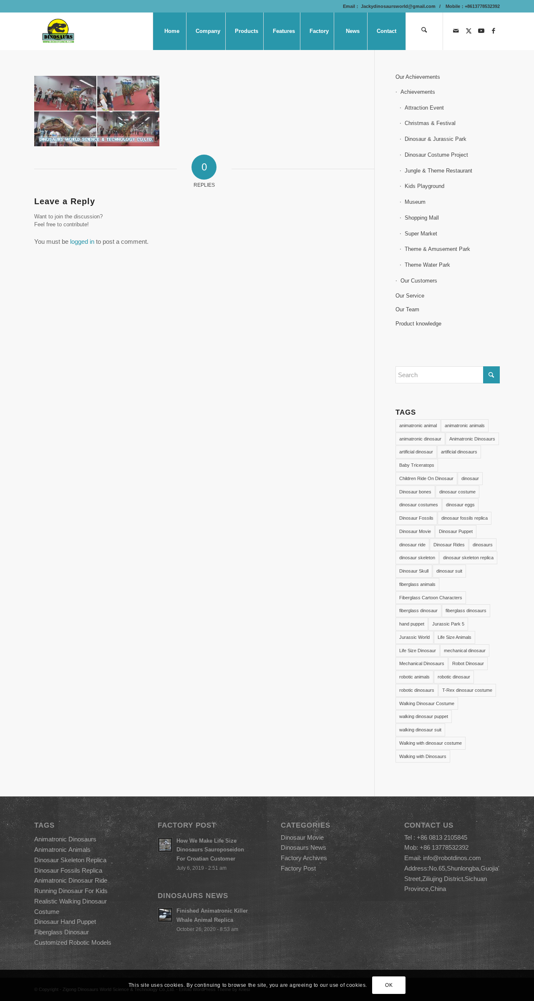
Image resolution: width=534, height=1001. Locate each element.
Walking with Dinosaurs (422, 756)
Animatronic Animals (62, 849)
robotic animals (414, 676)
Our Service (409, 296)
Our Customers (418, 281)
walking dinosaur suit (420, 729)
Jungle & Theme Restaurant (438, 171)
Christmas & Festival (430, 123)
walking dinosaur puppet (423, 716)
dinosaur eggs (460, 504)
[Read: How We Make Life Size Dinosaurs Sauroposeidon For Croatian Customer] (165, 844)
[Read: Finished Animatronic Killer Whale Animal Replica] (165, 914)
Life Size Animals (454, 637)
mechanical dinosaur (465, 650)
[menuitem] (171, 31)
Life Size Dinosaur (417, 650)
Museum (415, 202)
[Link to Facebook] (493, 31)
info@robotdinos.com (452, 857)
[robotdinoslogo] (58, 31)
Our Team (407, 309)
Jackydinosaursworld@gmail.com (398, 6)
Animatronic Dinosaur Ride (70, 880)
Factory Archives (304, 857)
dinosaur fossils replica (464, 518)
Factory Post (298, 868)
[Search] (424, 31)
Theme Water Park (427, 265)
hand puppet (411, 623)
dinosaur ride (412, 544)
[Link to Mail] (456, 31)
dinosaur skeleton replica (468, 557)
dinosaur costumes (418, 504)
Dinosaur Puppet (456, 531)
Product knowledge (418, 323)
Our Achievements (417, 77)
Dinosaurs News (303, 847)
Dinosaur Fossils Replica (68, 870)
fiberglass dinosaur (418, 610)
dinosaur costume (457, 491)
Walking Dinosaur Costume (426, 703)
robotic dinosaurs (416, 690)
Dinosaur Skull (413, 570)
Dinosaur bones (415, 491)
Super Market (421, 233)
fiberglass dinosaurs (466, 610)
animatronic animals (465, 425)
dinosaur (470, 478)
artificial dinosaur (416, 451)
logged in (82, 241)
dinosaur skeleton (417, 557)
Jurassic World (414, 637)
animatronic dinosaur (420, 438)
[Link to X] (468, 31)
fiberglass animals (417, 584)
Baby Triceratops (416, 465)
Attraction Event (424, 108)
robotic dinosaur (454, 676)
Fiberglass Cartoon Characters (430, 597)
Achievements (417, 92)
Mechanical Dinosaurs (421, 663)
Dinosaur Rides (449, 544)
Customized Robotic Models (72, 942)
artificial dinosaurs (459, 451)
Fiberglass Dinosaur (61, 932)
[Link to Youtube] (481, 31)
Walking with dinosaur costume (430, 743)
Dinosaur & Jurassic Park (435, 139)
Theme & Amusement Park (437, 249)
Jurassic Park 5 (448, 623)
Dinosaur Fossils (416, 518)
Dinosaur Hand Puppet (65, 921)
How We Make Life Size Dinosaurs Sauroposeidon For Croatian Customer (210, 850)
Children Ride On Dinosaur (426, 478)
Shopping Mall (422, 218)
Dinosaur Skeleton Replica (70, 859)
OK (389, 985)
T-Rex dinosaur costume (467, 690)
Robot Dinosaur (468, 663)
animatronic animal (418, 425)
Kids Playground (424, 186)
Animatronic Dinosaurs (472, 438)
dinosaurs (483, 544)
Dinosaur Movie (415, 531)
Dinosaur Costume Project (436, 155)
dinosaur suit (449, 570)
